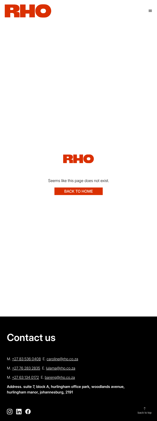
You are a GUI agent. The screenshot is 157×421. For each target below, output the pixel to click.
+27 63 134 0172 (25, 377)
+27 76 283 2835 (26, 368)
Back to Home (78, 191)
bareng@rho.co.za (60, 377)
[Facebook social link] (28, 411)
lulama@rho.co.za (60, 368)
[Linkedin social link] (19, 411)
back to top (145, 410)
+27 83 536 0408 (26, 359)
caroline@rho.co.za (62, 359)
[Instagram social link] (9, 411)
